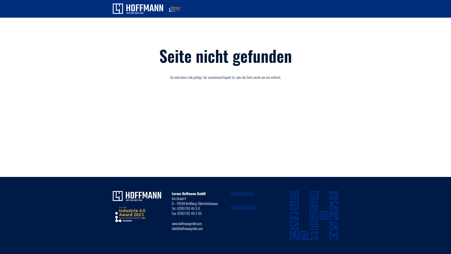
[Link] (138, 9)
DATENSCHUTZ (244, 207)
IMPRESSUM (242, 193)
